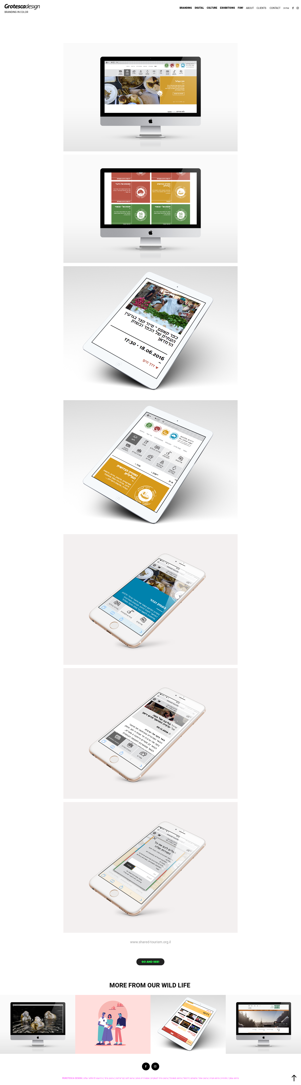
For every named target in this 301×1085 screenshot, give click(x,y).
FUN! (240, 8)
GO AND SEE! (150, 962)
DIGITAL (199, 8)
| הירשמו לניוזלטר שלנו (94, 1078)
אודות (286, 8)
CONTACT (275, 8)
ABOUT (250, 8)
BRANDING (186, 8)
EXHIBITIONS (227, 8)
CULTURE (212, 8)
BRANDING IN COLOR (16, 12)
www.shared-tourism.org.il (150, 942)
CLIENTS (261, 8)
